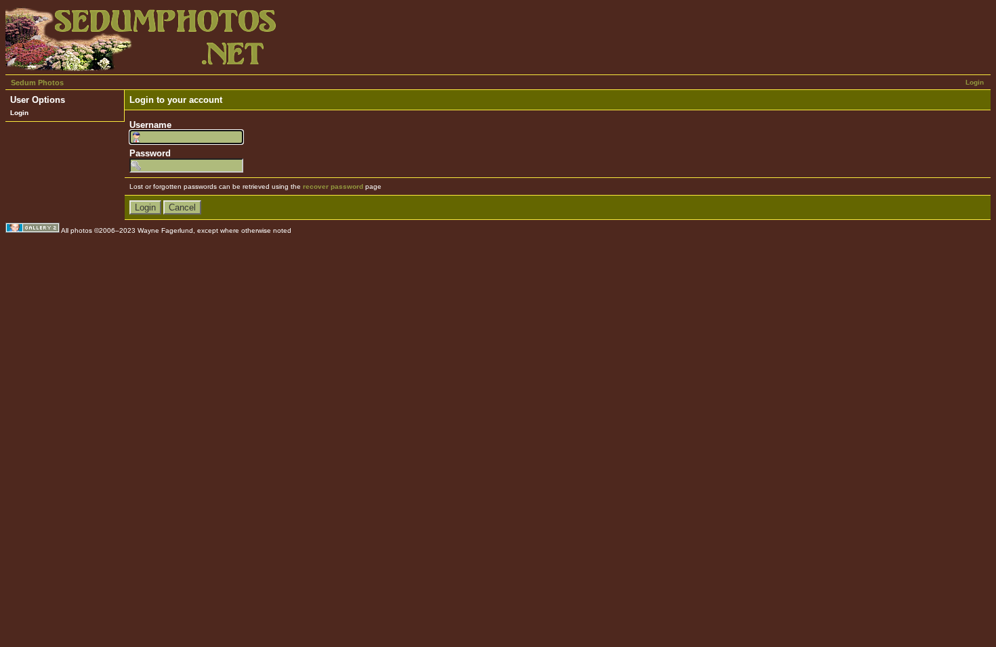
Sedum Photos (37, 83)
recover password (333, 186)
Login (975, 82)
